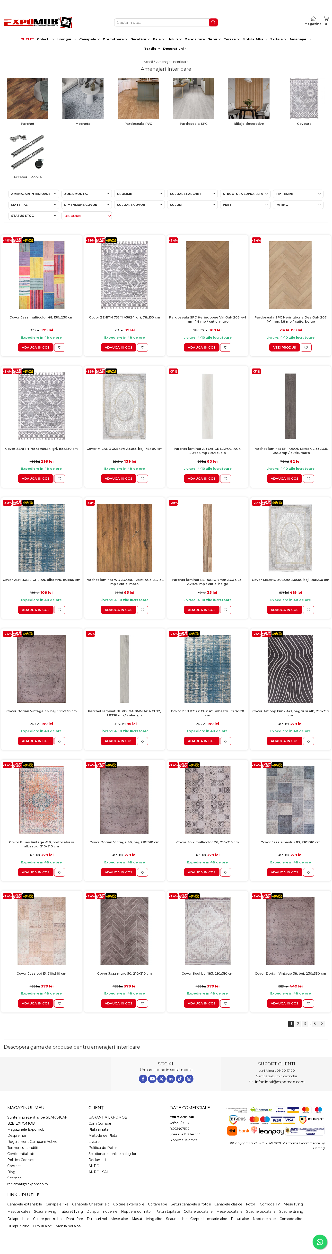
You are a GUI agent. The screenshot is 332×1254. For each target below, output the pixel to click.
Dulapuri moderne (102, 1211)
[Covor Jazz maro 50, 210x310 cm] (125, 931)
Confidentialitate (21, 1154)
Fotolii (251, 1204)
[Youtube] (152, 1079)
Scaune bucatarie (261, 1211)
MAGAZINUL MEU (25, 1107)
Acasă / (150, 62)
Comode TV (270, 1204)
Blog (11, 1172)
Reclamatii (97, 1160)
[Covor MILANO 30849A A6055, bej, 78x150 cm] (125, 406)
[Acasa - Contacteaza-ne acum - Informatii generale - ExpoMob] (38, 22)
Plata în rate (98, 1129)
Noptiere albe (264, 1219)
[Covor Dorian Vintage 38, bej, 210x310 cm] (125, 800)
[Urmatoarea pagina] (321, 1024)
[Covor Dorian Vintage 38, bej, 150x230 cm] (41, 669)
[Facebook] (143, 1079)
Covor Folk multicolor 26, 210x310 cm (207, 842)
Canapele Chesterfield (91, 1204)
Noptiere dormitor (136, 1211)
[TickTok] (180, 1079)
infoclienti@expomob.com (279, 1081)
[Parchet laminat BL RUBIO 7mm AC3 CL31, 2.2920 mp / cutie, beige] (207, 538)
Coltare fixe (157, 1204)
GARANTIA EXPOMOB (107, 1117)
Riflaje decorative (249, 123)
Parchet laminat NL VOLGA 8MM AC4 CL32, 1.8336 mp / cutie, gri (124, 713)
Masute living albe (147, 1219)
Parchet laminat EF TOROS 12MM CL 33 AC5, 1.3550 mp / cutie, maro (290, 451)
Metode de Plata (102, 1135)
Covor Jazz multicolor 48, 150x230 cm (41, 317)
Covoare (304, 123)
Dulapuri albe (18, 1226)
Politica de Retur (102, 1147)
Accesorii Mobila (27, 177)
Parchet (27, 123)
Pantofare (74, 1219)
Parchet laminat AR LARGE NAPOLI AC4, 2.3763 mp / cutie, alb (207, 451)
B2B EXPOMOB (21, 1123)
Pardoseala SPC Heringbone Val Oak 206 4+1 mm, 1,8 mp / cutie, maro (207, 319)
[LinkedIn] (170, 1079)
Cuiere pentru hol (47, 1219)
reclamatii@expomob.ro (27, 1184)
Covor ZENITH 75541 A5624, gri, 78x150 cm (124, 317)
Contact (14, 1166)
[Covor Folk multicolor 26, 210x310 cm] (207, 800)
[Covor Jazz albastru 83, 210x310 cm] (291, 800)
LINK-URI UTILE (23, 1194)
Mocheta (83, 123)
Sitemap (14, 1178)
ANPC (93, 1166)
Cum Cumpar (99, 1123)
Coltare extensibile (128, 1204)
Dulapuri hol (97, 1219)
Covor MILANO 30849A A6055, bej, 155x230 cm (290, 580)
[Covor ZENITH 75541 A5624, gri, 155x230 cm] (41, 406)
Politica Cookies (20, 1160)
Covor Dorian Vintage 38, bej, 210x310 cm (124, 842)
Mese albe (119, 1219)
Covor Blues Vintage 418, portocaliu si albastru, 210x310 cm (41, 844)
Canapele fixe (57, 1204)
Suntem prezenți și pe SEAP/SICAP (37, 1117)
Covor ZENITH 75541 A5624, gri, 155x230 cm (41, 449)
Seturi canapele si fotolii (191, 1204)
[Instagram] (189, 1079)
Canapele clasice (228, 1204)
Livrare (94, 1141)
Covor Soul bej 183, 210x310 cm (208, 973)
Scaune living (45, 1211)
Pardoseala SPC (194, 123)
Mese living (293, 1204)
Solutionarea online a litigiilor (112, 1154)
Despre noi (16, 1135)
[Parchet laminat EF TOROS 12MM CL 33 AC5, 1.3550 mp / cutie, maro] (291, 406)
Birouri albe (42, 1226)
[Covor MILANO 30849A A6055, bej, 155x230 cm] (291, 538)
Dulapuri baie (18, 1219)
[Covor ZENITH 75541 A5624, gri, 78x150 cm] (125, 275)
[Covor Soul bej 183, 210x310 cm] (207, 931)
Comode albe (291, 1219)
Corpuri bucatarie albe (208, 1219)
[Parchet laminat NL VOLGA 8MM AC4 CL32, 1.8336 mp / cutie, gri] (125, 669)
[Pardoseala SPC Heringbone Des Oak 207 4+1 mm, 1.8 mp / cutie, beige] (291, 275)
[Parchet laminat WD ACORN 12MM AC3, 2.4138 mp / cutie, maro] (125, 538)
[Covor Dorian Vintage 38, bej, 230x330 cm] (291, 931)
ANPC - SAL (98, 1172)
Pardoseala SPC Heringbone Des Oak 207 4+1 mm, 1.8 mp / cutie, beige (290, 319)
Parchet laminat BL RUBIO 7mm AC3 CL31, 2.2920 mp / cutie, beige (207, 582)
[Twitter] (161, 1079)
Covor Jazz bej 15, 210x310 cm (41, 973)
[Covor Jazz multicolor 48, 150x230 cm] (41, 275)
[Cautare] (213, 22)
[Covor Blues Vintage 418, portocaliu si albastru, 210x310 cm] (41, 800)
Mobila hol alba (68, 1226)
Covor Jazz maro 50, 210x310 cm (124, 973)
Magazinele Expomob (25, 1129)
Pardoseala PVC (138, 123)
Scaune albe (176, 1219)
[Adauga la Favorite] (59, 347)
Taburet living (71, 1211)
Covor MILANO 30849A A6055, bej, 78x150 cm (125, 449)
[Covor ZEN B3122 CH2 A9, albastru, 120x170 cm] (207, 669)
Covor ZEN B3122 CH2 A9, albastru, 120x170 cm (207, 713)
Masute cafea (18, 1211)
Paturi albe (240, 1219)
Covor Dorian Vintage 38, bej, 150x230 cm (41, 711)
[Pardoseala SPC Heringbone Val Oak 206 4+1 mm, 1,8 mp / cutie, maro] (207, 275)
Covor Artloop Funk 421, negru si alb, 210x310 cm (290, 713)
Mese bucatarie (229, 1211)
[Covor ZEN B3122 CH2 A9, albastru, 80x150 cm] (41, 538)
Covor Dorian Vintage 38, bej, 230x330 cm (290, 973)
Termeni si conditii (22, 1147)
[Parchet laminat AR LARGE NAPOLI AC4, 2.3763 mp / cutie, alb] (207, 406)
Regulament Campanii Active (32, 1141)
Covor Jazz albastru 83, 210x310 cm (291, 842)
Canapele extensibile (24, 1204)
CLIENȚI (96, 1107)
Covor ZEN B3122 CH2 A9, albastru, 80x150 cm (41, 580)
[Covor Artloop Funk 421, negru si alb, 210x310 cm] (291, 669)
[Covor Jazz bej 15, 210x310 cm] (41, 931)
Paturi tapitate (168, 1211)
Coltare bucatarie (198, 1211)
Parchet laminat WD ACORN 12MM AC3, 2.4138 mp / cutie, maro (125, 582)
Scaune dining (291, 1211)
